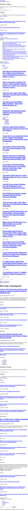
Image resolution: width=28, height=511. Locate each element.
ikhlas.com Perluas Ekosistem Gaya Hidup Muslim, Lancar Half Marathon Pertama (14, 223)
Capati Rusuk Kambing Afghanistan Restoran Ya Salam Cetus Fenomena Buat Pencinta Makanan (15, 254)
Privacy (4, 503)
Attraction (7, 122)
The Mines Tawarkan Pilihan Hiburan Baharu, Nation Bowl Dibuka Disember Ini (13, 103)
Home (4, 65)
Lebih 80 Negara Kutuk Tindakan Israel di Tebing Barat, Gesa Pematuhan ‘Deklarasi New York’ (14, 186)
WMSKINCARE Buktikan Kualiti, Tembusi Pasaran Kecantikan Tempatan (14, 112)
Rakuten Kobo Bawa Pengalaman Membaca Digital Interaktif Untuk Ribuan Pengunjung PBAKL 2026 (14, 157)
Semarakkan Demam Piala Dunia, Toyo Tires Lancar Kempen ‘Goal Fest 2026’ (14, 148)
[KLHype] (5, 62)
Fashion (4, 118)
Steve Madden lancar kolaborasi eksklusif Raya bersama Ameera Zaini (14, 420)
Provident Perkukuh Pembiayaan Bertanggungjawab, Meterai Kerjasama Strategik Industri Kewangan (15, 56)
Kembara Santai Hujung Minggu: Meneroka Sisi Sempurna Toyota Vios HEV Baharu (15, 128)
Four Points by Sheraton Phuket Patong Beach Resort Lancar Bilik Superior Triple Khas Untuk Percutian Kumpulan (14, 167)
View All (7, 124)
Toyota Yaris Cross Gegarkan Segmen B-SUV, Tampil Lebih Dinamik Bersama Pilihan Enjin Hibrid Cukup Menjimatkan (15, 138)
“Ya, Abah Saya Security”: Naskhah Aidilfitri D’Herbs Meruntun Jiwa (14, 273)
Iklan (4, 504)
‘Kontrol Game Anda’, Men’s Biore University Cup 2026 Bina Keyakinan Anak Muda (15, 94)
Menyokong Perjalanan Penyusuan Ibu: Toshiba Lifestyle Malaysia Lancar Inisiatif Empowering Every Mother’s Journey (12, 34)
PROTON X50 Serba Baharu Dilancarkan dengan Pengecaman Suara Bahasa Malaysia (11, 325)
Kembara (7, 120)
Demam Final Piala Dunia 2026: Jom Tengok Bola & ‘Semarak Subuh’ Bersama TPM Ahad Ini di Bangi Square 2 (15, 213)
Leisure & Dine (6, 119)
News (4, 66)
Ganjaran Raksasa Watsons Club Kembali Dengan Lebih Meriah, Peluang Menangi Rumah (12, 22)
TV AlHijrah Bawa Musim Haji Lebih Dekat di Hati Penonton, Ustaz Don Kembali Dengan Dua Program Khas (15, 264)
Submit (14, 507)
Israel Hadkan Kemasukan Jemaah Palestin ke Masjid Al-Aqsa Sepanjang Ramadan (14, 195)
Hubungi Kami (6, 502)
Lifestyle (4, 68)
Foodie (6, 121)
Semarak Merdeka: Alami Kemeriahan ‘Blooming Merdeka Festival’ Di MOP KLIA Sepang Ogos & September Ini (15, 52)
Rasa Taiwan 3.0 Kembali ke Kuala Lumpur (10, 27)
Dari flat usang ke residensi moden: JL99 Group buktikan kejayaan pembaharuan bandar (13, 454)
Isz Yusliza (3, 295)
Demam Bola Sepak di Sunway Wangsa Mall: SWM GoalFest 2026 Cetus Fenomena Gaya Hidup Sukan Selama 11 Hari (15, 233)
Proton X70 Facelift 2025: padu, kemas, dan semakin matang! (13, 319)
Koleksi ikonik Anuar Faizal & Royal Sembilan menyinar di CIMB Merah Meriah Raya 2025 (13, 448)
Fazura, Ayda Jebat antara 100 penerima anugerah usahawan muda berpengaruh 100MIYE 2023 (13, 291)
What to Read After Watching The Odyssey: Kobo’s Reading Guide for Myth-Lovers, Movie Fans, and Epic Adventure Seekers (15, 84)
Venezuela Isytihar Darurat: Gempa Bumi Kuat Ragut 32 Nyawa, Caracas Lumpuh (15, 177)
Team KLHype (4, 340)
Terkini (6, 67)
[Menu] (0, 280)
